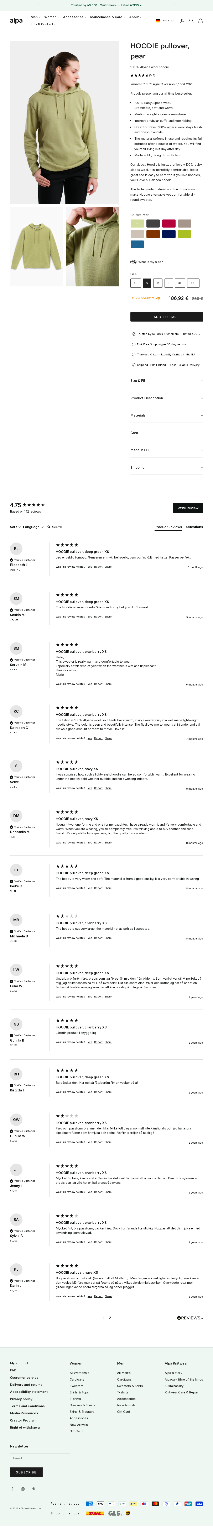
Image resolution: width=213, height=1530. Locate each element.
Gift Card (76, 1431)
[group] (32, 505)
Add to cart (167, 317)
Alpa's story (173, 1373)
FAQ (13, 1370)
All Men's (124, 1373)
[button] (166, 75)
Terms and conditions (27, 1406)
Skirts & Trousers (82, 1412)
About (134, 17)
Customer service (24, 1378)
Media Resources (24, 1413)
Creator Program (23, 1420)
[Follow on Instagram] (23, 1489)
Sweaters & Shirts (130, 1386)
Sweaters (76, 1386)
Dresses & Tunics (82, 1405)
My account (19, 1363)
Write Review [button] (188, 508)
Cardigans (77, 1379)
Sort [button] (14, 527)
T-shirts (75, 1399)
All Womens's (80, 1373)
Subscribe (26, 1472)
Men (34, 17)
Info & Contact (42, 24)
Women (50, 17)
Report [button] (98, 566)
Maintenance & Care (106, 17)
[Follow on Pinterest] (34, 1489)
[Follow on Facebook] (12, 1489)
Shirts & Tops (79, 1392)
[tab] (168, 528)
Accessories (73, 17)
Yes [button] (90, 566)
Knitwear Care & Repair (181, 1392)
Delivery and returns (26, 1385)
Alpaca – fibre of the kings (184, 1379)
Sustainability (174, 1386)
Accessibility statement (29, 1392)
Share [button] (108, 566)
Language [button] (31, 527)
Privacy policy (21, 1399)
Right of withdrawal (25, 1427)
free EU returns (119, 5)
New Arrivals (79, 1425)
